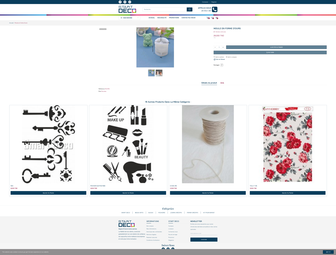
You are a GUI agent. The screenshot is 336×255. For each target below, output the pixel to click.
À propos (171, 226)
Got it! (328, 252)
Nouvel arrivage (172, 234)
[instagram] (124, 2)
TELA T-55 (253, 186)
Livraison (171, 229)
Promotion (171, 237)
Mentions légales (151, 234)
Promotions (174, 18)
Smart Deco (125, 212)
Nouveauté (161, 18)
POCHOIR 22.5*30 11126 (97, 186)
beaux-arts (139, 212)
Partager (221, 65)
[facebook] (120, 2)
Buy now (271, 52)
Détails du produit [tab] (209, 83)
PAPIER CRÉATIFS (192, 212)
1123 (12, 186)
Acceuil (152, 18)
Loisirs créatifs (176, 212)
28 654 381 (206, 10)
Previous (102, 48)
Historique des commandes (154, 231)
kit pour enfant (209, 212)
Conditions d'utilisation (153, 240)
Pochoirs (161, 212)
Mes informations (151, 229)
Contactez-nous (188, 18)
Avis (222, 83)
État (100, 91)
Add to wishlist (219, 57)
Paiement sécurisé (151, 237)
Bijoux (150, 212)
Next (209, 48)
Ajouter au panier (276, 47)
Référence (102, 89)
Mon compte (149, 226)
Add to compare (232, 57)
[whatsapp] (129, 2)
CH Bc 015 (173, 186)
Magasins (171, 240)
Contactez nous (173, 231)
